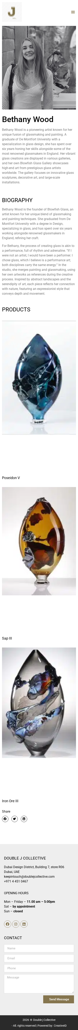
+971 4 (9, 881)
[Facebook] (7, 924)
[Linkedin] (24, 924)
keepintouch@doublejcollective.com (29, 876)
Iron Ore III (10, 801)
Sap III (7, 638)
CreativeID (60, 1025)
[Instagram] (15, 924)
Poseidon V (11, 478)
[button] (73, 12)
